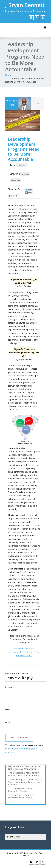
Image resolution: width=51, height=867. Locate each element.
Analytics (25, 174)
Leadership (15, 180)
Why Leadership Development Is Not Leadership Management (24, 767)
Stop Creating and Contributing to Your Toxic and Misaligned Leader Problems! (25, 782)
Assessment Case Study (20, 652)
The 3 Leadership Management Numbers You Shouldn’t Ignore (23, 774)
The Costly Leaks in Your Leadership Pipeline (20, 789)
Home (8, 75)
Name (8, 709)
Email (8, 722)
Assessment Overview (23, 648)
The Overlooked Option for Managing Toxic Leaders (21, 796)
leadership (21, 165)
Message (9, 687)
